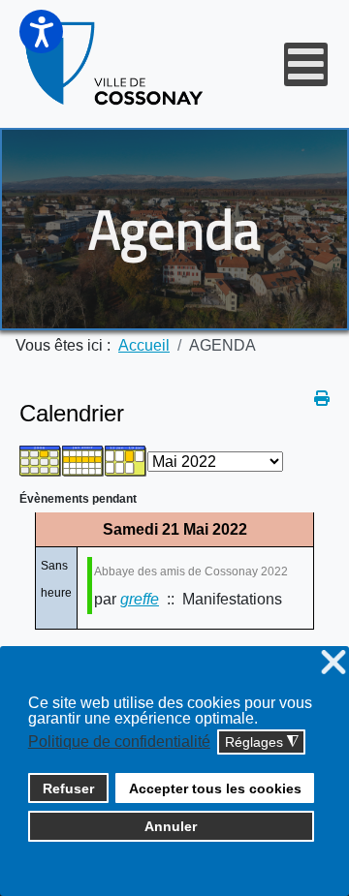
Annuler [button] (170, 826)
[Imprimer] (322, 398)
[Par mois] (40, 460)
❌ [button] (333, 663)
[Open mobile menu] (306, 64)
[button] (41, 31)
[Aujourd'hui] (126, 460)
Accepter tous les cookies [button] (215, 788)
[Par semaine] (83, 460)
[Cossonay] (115, 63)
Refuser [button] (68, 788)
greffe (139, 599)
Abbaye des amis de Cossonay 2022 (191, 571)
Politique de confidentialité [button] (119, 741)
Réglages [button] (262, 742)
